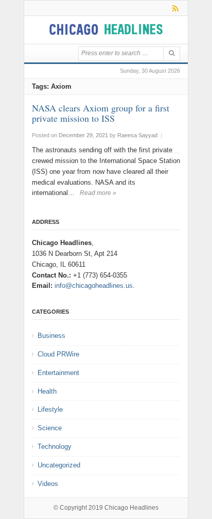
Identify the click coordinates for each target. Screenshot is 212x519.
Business (51, 335)
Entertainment (58, 373)
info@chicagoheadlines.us (94, 285)
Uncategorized (59, 465)
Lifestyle (50, 409)
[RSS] (173, 8)
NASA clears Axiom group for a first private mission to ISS (100, 113)
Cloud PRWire (58, 354)
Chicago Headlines (131, 507)
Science (50, 428)
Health (47, 391)
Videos (48, 484)
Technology (55, 446)
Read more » (98, 193)
